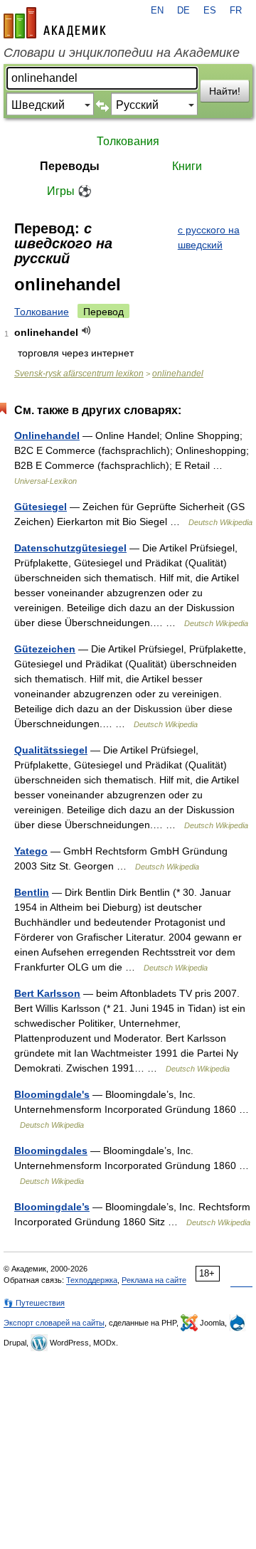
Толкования (128, 141)
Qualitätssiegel (50, 750)
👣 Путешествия (34, 1303)
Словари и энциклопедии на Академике (122, 53)
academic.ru (55, 22)
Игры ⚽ (69, 191)
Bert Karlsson (47, 993)
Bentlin (31, 892)
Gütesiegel (40, 506)
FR (236, 11)
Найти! (224, 91)
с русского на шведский (209, 237)
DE (183, 11)
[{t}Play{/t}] (86, 330)
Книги (187, 166)
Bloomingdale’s (52, 1206)
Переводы (70, 166)
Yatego (31, 851)
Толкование (41, 311)
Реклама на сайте (154, 1280)
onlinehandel (177, 374)
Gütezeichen (44, 649)
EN (157, 11)
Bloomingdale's (52, 1094)
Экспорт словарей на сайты (54, 1322)
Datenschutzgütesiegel (70, 548)
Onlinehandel (47, 435)
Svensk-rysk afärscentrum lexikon (79, 374)
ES (209, 11)
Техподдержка (91, 1280)
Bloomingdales (50, 1150)
